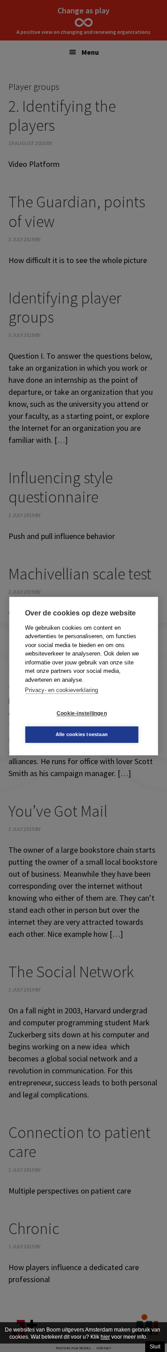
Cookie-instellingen (82, 713)
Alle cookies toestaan (82, 734)
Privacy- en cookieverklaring (61, 690)
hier (105, 1337)
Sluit (155, 1347)
